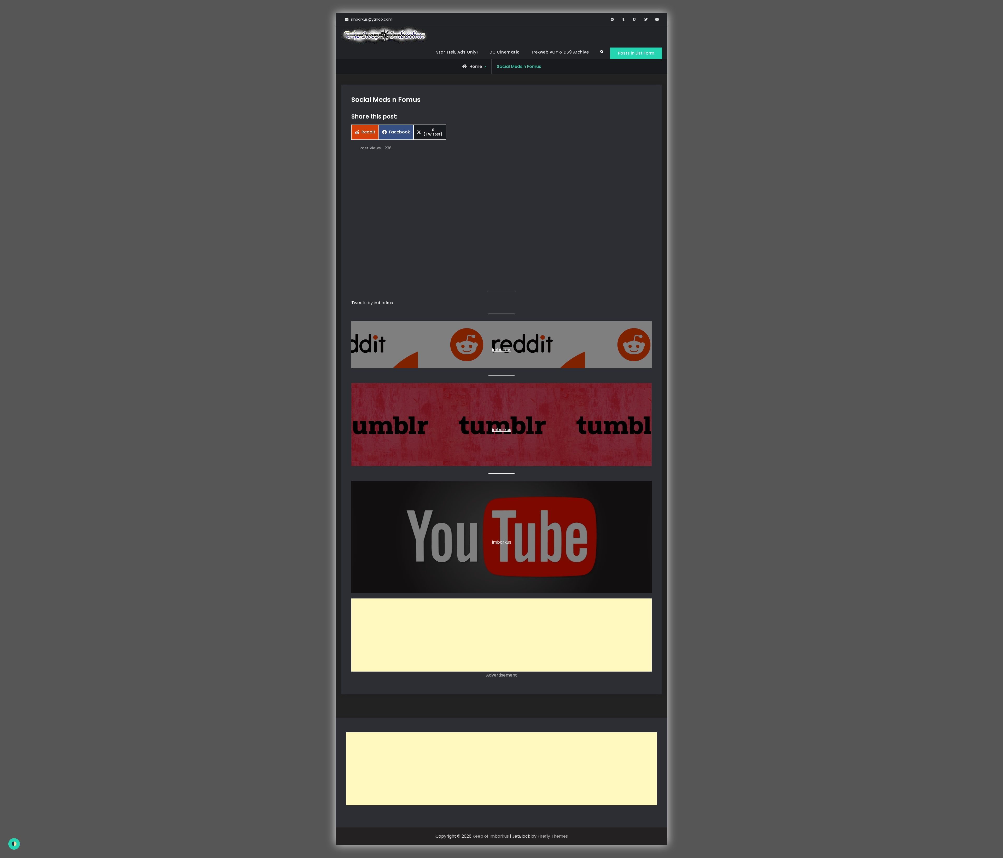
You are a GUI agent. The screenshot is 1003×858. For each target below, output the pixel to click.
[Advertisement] (501, 635)
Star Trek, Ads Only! (457, 52)
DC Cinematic (504, 52)
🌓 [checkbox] (14, 844)
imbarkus (501, 350)
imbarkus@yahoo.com (371, 19)
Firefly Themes (553, 836)
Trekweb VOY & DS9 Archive (560, 52)
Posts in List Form (636, 53)
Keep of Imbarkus (491, 836)
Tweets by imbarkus (372, 303)
